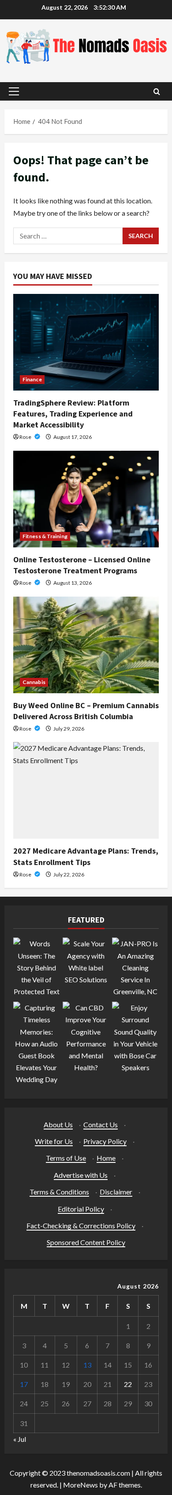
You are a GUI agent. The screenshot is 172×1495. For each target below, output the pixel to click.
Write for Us (54, 1141)
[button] (13, 91)
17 (24, 1384)
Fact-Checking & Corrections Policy (80, 1225)
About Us (58, 1124)
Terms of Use (66, 1158)
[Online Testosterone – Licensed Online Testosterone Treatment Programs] (86, 499)
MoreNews (80, 1485)
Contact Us (100, 1124)
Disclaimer (116, 1191)
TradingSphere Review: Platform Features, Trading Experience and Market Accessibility (73, 414)
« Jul (19, 1439)
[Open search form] (156, 91)
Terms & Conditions (59, 1191)
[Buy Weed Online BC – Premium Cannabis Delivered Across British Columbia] (86, 645)
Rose (25, 437)
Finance (32, 379)
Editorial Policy (81, 1209)
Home (106, 1158)
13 (87, 1365)
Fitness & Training (44, 536)
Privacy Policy (105, 1141)
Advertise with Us (81, 1175)
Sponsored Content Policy (86, 1242)
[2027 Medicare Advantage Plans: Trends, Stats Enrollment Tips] (86, 790)
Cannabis (33, 682)
